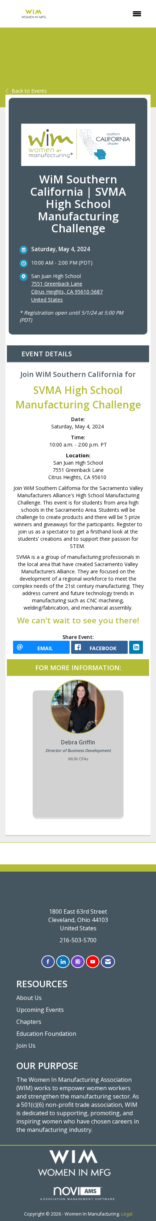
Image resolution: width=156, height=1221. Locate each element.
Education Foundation (46, 1034)
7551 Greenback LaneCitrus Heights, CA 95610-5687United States (67, 291)
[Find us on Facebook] (48, 961)
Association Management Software (77, 1199)
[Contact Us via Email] (108, 961)
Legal (126, 1214)
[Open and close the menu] (105, 14)
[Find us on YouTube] (92, 961)
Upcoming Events (40, 1010)
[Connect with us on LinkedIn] (63, 961)
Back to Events (29, 90)
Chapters (28, 1022)
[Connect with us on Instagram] (78, 961)
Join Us (26, 1046)
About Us (29, 998)
